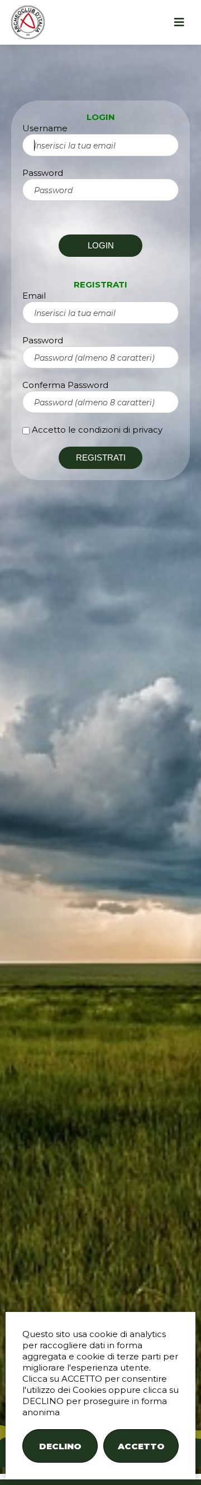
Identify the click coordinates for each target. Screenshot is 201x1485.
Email (34, 295)
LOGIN (101, 245)
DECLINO (60, 1446)
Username (45, 128)
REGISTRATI (101, 457)
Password (42, 172)
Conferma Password (65, 385)
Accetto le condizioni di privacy (97, 429)
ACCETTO (141, 1446)
